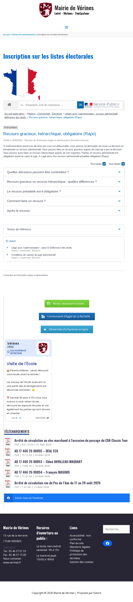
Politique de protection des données (78, 554)
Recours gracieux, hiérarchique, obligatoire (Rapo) (55, 117)
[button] (64, 172)
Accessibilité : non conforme (80, 537)
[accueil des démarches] (9, 104)
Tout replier (96, 163)
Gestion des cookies (81, 562)
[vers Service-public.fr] (102, 105)
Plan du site (77, 543)
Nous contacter (12, 558)
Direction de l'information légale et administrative (26, 275)
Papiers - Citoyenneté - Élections (45, 113)
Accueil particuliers (14, 113)
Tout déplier (115, 163)
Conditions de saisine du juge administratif (33, 254)
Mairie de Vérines (74, 8)
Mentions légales (80, 547)
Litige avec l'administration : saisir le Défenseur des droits (41, 247)
